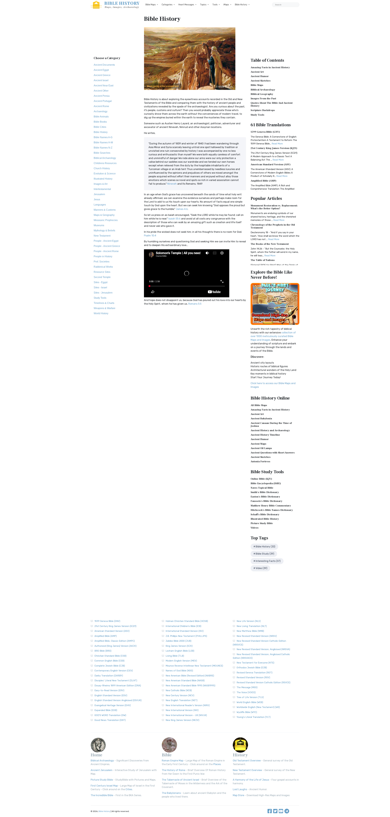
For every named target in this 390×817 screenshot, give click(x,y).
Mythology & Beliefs (104, 230)
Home (96, 755)
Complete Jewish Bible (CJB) (109, 665)
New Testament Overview (247, 770)
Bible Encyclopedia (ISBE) (266, 483)
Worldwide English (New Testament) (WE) (258, 707)
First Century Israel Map (104, 785)
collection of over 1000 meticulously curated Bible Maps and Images (273, 336)
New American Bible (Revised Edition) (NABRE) (190, 675)
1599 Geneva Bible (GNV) (265, 131)
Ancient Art (257, 71)
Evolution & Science (105, 173)
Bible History (241, 4)
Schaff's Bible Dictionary (265, 514)
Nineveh (172, 183)
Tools (215, 4)
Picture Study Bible (262, 523)
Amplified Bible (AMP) (263, 180)
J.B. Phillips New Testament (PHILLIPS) (186, 636)
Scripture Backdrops (263, 110)
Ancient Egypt (101, 70)
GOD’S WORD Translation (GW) (110, 715)
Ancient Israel (101, 80)
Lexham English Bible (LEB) (180, 650)
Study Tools (100, 298)
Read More (277, 143)
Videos (255, 527)
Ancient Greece (102, 75)
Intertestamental (102, 189)
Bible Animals (101, 116)
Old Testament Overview (247, 760)
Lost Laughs (240, 789)
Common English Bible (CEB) (109, 660)
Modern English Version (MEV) (181, 660)
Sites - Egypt (100, 282)
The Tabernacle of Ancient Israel (180, 779)
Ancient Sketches (261, 80)
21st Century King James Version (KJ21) (274, 148)
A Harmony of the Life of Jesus (251, 779)
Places (217, 764)
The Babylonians (171, 793)
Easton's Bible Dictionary (265, 496)
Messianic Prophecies (106, 220)
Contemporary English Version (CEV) (113, 670)
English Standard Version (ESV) (110, 695)
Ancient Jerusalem (101, 770)
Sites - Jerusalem (103, 292)
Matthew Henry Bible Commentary (271, 505)
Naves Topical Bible (262, 487)
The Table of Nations (263, 260)
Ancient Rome (101, 106)
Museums (99, 225)
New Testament (102, 235)
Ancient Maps (258, 443)
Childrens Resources (105, 163)
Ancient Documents (104, 65)
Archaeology (100, 111)
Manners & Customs (105, 210)
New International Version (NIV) (182, 710)
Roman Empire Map (172, 760)
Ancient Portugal (103, 101)
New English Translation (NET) (181, 700)
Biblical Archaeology (105, 158)
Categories (167, 4)
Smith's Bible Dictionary (265, 492)
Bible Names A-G (103, 137)
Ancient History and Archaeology (270, 430)
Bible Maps (150, 4)
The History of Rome (173, 770)
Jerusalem (99, 194)
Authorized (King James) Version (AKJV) (115, 646)
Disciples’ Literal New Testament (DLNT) (115, 680)
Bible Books (100, 121)
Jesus (97, 199)
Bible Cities (100, 127)
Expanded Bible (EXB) (105, 710)
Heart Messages (186, 4)
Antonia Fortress (260, 461)
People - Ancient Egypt (106, 241)
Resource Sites (102, 272)
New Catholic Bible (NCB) (179, 690)
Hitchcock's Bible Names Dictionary (272, 510)
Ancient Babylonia (261, 418)
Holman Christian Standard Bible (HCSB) (187, 621)
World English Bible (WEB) (250, 702)
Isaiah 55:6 (174, 218)
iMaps (226, 4)
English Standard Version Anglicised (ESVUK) (118, 700)
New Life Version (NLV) (249, 621)
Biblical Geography (262, 94)
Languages (100, 204)
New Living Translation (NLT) (252, 626)
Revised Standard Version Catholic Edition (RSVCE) (263, 682)
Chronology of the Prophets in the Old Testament (273, 226)
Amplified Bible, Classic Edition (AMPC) (114, 641)
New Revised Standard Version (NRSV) (257, 636)
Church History (102, 168)
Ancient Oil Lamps (261, 448)
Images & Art (100, 184)
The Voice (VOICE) (246, 692)
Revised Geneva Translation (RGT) (254, 672)
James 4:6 (182, 209)
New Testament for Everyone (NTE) (255, 662)
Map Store (238, 795)
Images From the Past (263, 98)
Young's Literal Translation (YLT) (254, 717)
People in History (103, 256)
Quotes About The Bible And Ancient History (271, 104)
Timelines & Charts (104, 303)
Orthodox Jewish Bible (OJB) (252, 667)
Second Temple (102, 277)
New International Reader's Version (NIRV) (188, 705)
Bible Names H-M (103, 142)
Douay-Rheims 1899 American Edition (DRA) (117, 685)
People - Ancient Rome (106, 251)
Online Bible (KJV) (261, 478)
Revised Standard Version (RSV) (253, 677)
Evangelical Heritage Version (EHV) (112, 705)
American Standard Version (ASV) (271, 164)
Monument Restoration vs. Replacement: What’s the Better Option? (274, 207)
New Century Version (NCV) (180, 695)
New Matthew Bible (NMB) (250, 631)
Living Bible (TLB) (175, 655)
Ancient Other (101, 90)
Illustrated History (103, 178)
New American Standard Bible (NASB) (185, 680)
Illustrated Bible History (265, 518)
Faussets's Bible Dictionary (266, 501)
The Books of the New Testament (270, 244)
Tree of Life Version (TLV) (250, 697)
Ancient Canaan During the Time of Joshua (271, 425)
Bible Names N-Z (103, 147)
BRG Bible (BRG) (102, 650)
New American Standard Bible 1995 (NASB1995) (190, 685)
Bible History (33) (265, 546)
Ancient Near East (103, 85)
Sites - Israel (100, 287)
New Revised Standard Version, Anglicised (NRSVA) (263, 649)
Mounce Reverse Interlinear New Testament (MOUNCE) (194, 665)
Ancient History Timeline (265, 434)
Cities (129, 789)
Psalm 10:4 (150, 235)
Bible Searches (102, 153)
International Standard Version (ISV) (185, 631)
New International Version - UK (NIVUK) (186, 715)
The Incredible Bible (102, 795)
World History (101, 313)
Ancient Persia (102, 96)
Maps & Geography (104, 215)
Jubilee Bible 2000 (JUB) (178, 641)
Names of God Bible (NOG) (179, 670)
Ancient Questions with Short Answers (273, 452)
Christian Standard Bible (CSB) (110, 655)
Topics (203, 4)
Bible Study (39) (265, 553)
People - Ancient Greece (107, 246)
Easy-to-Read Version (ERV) (109, 690)
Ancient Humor (260, 76)
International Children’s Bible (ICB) (183, 626)
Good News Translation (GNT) (110, 720)
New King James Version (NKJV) (182, 720)
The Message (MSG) (247, 687)
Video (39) (261, 568)
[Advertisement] (115, 34)
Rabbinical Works (103, 266)
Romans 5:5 (194, 303)
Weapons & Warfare (104, 308)
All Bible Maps (259, 405)
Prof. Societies (101, 261)
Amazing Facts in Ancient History (270, 67)
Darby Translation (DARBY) (108, 675)
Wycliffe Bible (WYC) (247, 712)
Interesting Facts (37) (268, 561)
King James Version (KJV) (179, 646)
